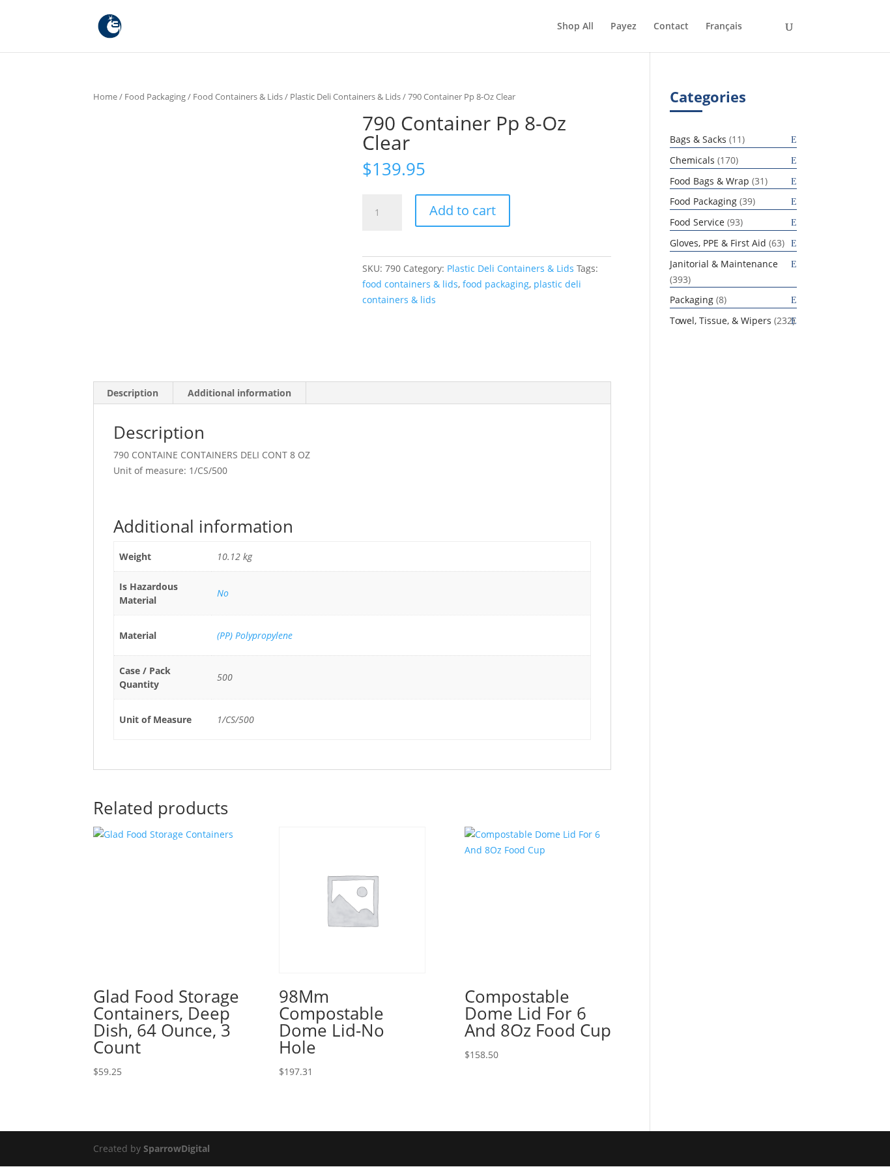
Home (105, 96)
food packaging (496, 284)
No (223, 593)
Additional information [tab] (239, 393)
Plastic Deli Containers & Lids (345, 96)
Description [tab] (132, 393)
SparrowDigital (176, 1148)
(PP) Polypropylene (255, 635)
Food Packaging (155, 96)
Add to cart (462, 210)
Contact (671, 27)
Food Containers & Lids (238, 96)
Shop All (575, 27)
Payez (623, 27)
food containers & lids (410, 284)
